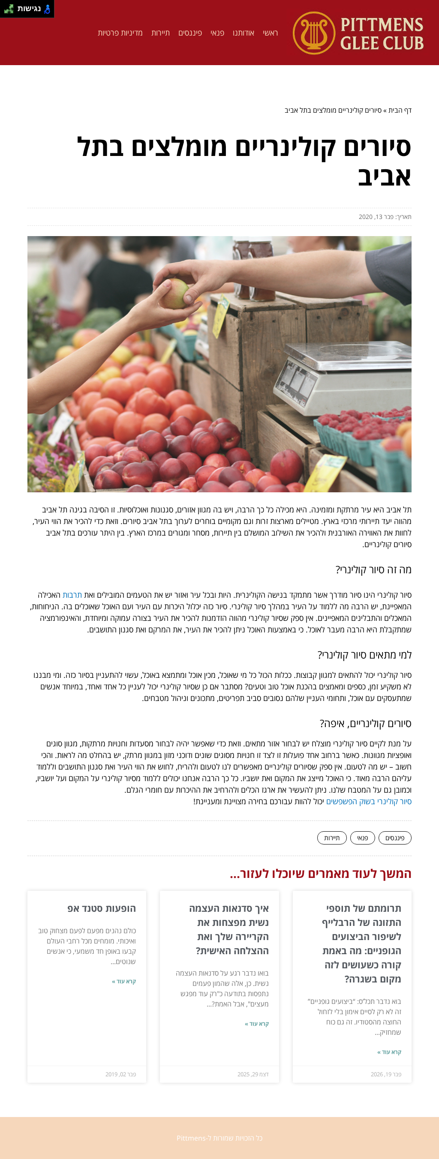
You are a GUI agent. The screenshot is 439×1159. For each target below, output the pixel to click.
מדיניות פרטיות (120, 32)
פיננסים (190, 32)
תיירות (160, 32)
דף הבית (400, 110)
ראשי (270, 32)
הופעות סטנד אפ (101, 907)
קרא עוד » (389, 1052)
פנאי (217, 32)
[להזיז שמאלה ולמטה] (6, 11)
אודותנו (243, 32)
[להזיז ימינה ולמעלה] (11, 6)
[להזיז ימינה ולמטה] (11, 11)
